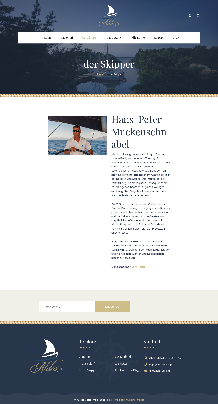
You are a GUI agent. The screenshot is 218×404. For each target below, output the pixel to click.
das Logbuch (123, 357)
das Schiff (88, 363)
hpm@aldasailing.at (159, 371)
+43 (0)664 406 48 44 (160, 364)
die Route (121, 363)
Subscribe (112, 306)
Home (86, 357)
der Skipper (90, 370)
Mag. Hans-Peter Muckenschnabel (125, 400)
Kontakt (120, 370)
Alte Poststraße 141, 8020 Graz (166, 358)
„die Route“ (139, 266)
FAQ (136, 370)
